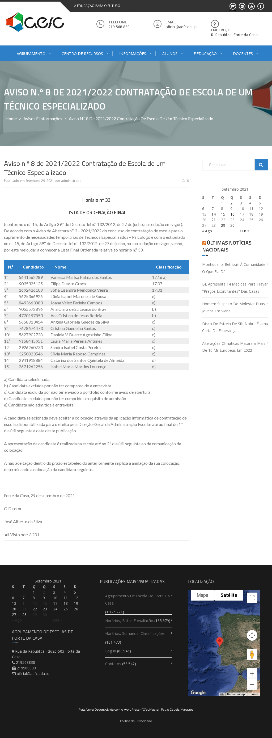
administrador (72, 180)
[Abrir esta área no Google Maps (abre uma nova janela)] (198, 692)
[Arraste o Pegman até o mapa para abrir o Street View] (252, 654)
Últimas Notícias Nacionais (227, 246)
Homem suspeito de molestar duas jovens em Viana (233, 307)
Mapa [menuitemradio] (202, 595)
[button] (219, 647)
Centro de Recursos (82, 53)
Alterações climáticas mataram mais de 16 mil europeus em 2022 (233, 347)
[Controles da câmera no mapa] (252, 635)
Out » (244, 230)
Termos (253, 694)
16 (232, 214)
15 (223, 214)
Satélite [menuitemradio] (228, 595)
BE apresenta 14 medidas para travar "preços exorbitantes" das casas (235, 288)
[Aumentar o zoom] (252, 673)
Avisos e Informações (42, 118)
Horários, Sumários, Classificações (135, 633)
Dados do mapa (236, 694)
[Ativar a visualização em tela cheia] (252, 598)
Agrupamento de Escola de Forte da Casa (137, 599)
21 (213, 219)
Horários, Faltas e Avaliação (129, 620)
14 (213, 214)
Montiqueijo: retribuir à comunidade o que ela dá (233, 268)
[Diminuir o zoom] (252, 684)
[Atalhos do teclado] (222, 694)
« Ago (207, 230)
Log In (110, 650)
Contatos (113, 663)
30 (232, 225)
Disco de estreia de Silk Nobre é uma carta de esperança (235, 327)
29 (223, 225)
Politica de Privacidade (136, 721)
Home (11, 118)
